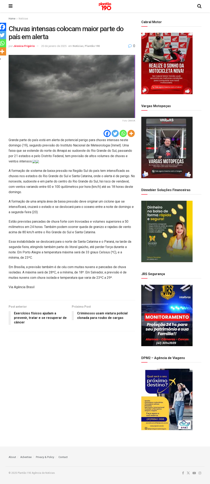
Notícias (23, 18)
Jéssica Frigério (24, 46)
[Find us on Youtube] (194, 473)
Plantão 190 (92, 46)
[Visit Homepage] (105, 6)
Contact (63, 457)
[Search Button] (199, 6)
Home (12, 18)
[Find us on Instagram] (200, 473)
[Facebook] (107, 133)
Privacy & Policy (45, 457)
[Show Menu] (11, 6)
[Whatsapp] (123, 133)
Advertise (26, 457)
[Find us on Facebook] (183, 473)
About (12, 457)
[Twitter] (115, 133)
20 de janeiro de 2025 (53, 46)
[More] (131, 133)
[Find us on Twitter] (188, 473)
